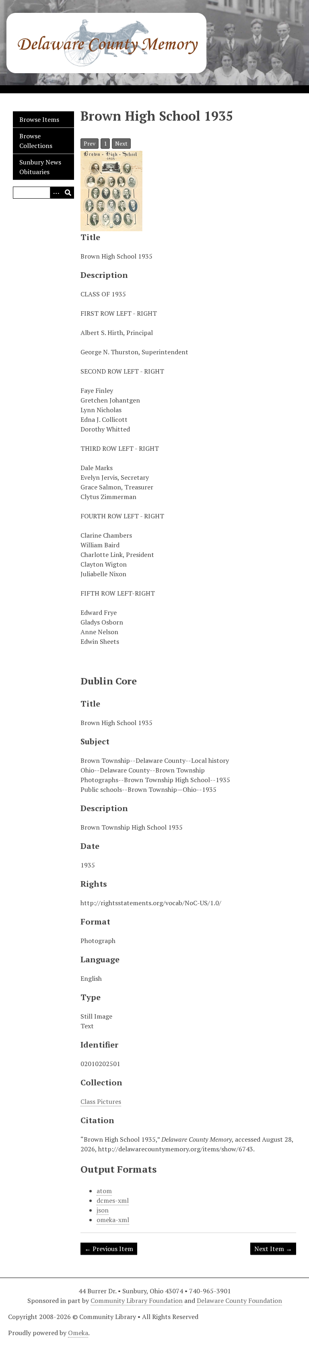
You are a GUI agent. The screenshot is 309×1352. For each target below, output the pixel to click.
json (103, 1210)
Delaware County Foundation (239, 1300)
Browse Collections (35, 141)
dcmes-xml (113, 1200)
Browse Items (39, 119)
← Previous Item (108, 1248)
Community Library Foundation (137, 1300)
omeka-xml (113, 1219)
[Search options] (56, 193)
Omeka (78, 1332)
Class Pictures (100, 1101)
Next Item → (273, 1248)
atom (104, 1190)
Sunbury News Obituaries (40, 167)
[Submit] (68, 193)
